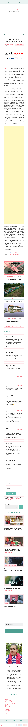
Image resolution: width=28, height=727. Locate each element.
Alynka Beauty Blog (9, 701)
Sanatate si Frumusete (10, 565)
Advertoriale (19, 44)
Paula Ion (7, 709)
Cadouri (7, 545)
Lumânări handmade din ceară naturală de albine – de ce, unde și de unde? (13, 529)
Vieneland (7, 708)
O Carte (6, 699)
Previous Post (10, 326)
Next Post (19, 326)
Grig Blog (7, 713)
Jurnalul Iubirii (7, 710)
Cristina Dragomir (9, 44)
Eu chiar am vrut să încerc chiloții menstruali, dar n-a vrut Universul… (13, 569)
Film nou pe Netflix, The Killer (12, 588)
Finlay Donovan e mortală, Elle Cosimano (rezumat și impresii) (12, 607)
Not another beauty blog (10, 703)
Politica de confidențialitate (14, 722)
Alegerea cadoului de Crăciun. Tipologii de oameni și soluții (12, 550)
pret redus (11, 254)
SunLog (6, 705)
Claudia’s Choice (8, 706)
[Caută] (21, 507)
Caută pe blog (7, 504)
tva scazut (17, 254)
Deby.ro (6, 704)
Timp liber (7, 585)
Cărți (6, 603)
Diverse (7, 524)
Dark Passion (7, 698)
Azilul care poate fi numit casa (14, 321)
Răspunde (19, 336)
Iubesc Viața (7, 711)
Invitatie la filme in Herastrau (14, 301)
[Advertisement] (14, 24)
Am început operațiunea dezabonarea (14, 280)
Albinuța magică (8, 700)
